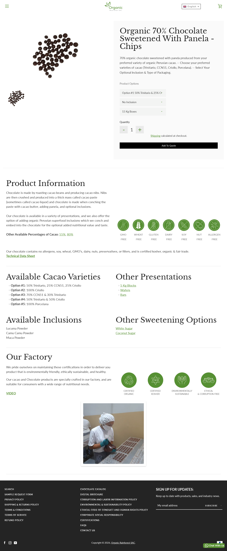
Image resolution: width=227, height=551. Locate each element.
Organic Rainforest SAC (123, 542)
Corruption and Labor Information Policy (108, 499)
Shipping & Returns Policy (22, 504)
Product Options (129, 83)
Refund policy (14, 520)
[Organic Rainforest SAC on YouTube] (15, 542)
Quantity (125, 122)
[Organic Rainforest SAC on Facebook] (4, 542)
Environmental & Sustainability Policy (106, 504)
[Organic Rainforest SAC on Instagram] (10, 542)
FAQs (83, 525)
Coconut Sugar (125, 333)
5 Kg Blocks (128, 285)
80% (70, 234)
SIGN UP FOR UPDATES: (175, 489)
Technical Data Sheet (20, 256)
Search (9, 489)
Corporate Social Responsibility (101, 515)
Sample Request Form (19, 494)
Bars (123, 294)
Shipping (155, 135)
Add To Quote (169, 145)
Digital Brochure (91, 494)
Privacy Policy (14, 499)
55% (62, 234)
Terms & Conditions (18, 510)
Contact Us (87, 530)
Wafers (125, 290)
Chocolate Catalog (93, 489)
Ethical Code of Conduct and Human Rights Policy (114, 510)
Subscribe (211, 506)
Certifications (89, 520)
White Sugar (124, 328)
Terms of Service (16, 515)
